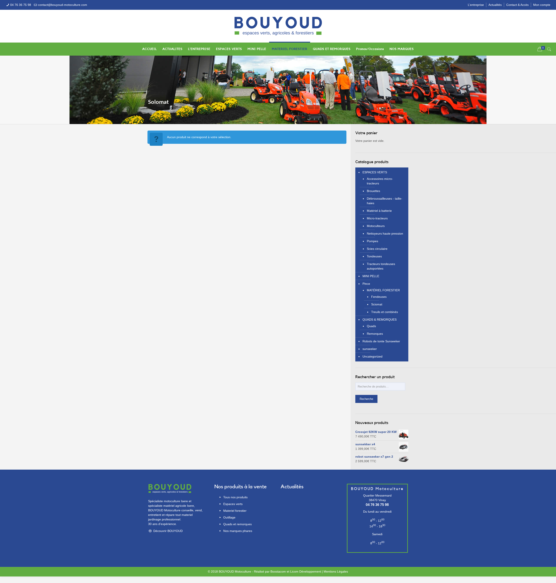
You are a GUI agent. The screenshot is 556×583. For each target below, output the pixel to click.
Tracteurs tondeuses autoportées (381, 266)
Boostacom (278, 571)
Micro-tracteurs (377, 218)
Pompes (372, 241)
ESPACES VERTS (374, 172)
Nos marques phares (237, 531)
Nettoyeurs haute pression (385, 233)
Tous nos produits (235, 497)
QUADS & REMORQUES (379, 319)
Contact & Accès (517, 5)
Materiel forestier (234, 510)
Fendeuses (379, 296)
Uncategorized (372, 356)
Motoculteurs (376, 226)
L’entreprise (476, 5)
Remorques (375, 333)
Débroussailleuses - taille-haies (384, 201)
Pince (350, 101)
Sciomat (376, 304)
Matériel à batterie (379, 210)
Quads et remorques (237, 524)
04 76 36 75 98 (20, 5)
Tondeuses (374, 256)
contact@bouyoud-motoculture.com (62, 5)
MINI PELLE (370, 276)
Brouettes (373, 191)
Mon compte (541, 5)
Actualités (495, 5)
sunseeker (369, 349)
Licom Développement (305, 571)
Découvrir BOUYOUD (167, 531)
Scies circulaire (377, 248)
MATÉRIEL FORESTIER (376, 101)
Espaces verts (232, 504)
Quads (371, 326)
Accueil (334, 101)
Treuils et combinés (384, 312)
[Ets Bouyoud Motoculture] (278, 26)
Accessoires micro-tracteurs (380, 181)
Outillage (228, 517)
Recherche (366, 399)
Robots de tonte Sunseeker (381, 341)
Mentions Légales (336, 571)
